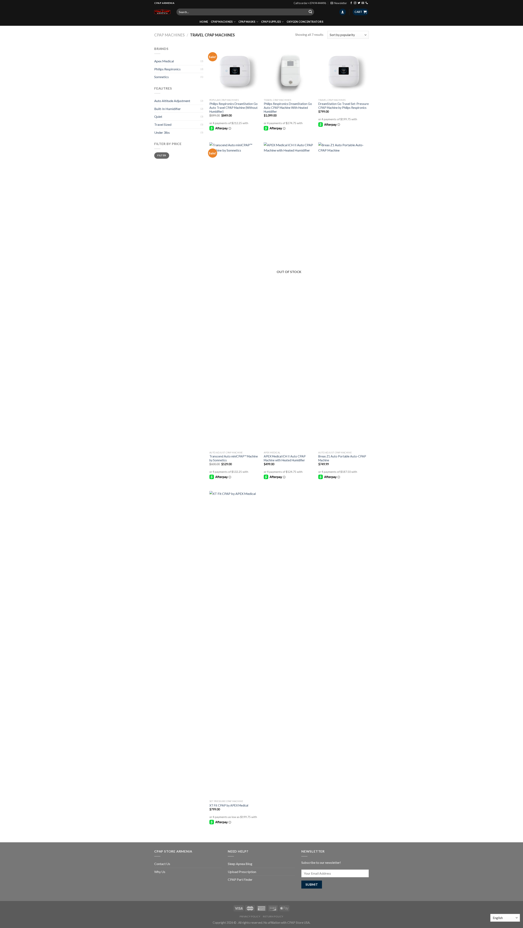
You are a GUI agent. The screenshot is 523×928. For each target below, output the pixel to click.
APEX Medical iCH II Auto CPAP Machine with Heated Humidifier (285, 458)
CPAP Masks (247, 21)
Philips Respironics (167, 69)
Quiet (158, 116)
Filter (161, 155)
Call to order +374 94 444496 (310, 3)
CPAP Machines (222, 21)
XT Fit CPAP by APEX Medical (228, 805)
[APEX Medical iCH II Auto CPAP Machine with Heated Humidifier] (289, 295)
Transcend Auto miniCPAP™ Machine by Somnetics (233, 458)
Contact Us (162, 864)
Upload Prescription (242, 872)
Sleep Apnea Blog (240, 864)
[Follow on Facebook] (351, 3)
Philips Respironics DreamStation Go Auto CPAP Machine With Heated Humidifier (288, 107)
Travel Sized (162, 124)
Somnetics (161, 77)
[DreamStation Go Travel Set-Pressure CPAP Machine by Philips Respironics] (343, 71)
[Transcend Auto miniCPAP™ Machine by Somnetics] (234, 295)
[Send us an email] (363, 3)
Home (204, 21)
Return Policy (273, 916)
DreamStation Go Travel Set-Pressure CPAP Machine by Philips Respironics (343, 105)
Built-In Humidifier (167, 109)
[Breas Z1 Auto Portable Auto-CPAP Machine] (343, 295)
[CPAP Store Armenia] (162, 12)
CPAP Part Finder (240, 879)
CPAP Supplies (271, 21)
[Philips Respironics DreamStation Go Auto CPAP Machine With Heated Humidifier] (289, 71)
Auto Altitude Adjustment (172, 101)
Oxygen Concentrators (305, 21)
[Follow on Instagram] (355, 3)
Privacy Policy (250, 916)
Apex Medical (164, 61)
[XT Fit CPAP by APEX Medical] (234, 644)
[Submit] (310, 12)
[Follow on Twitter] (359, 3)
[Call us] (366, 3)
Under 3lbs (162, 132)
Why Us (159, 872)
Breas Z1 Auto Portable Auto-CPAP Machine (342, 458)
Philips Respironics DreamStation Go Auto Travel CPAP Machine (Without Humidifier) (233, 107)
